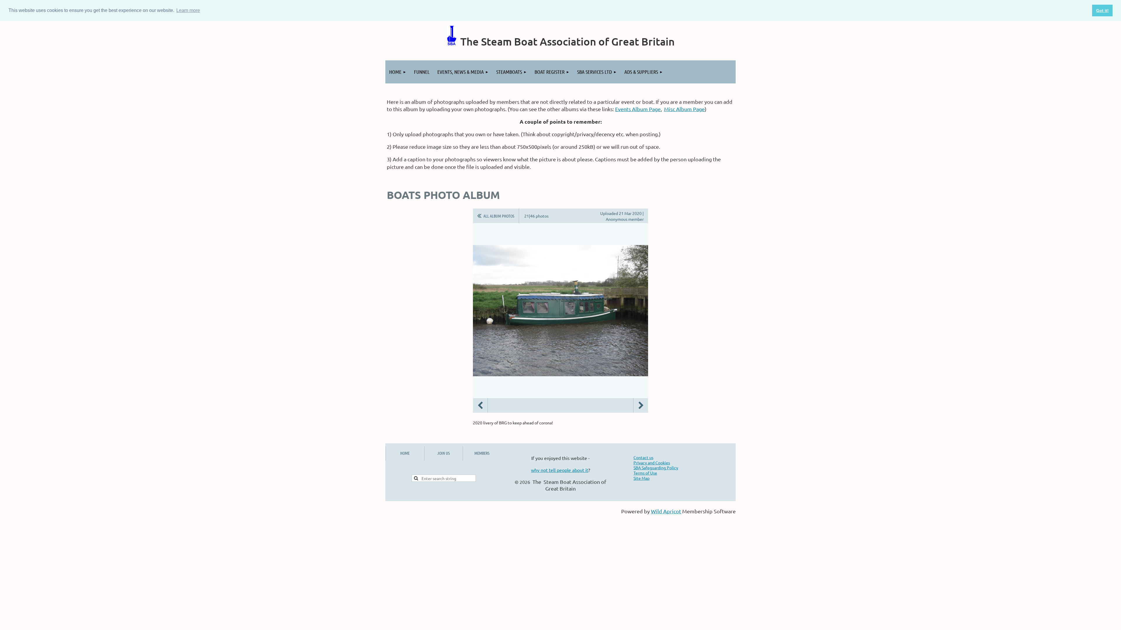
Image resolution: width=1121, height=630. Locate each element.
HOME (405, 453)
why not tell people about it (559, 470)
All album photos (498, 215)
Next (640, 405)
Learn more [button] (188, 10)
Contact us (643, 457)
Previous (480, 405)
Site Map (641, 478)
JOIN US (443, 453)
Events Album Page (638, 109)
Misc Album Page (684, 109)
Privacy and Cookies (651, 462)
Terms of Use (645, 472)
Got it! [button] (1102, 10)
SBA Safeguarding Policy (655, 467)
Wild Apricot (666, 511)
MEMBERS (482, 453)
